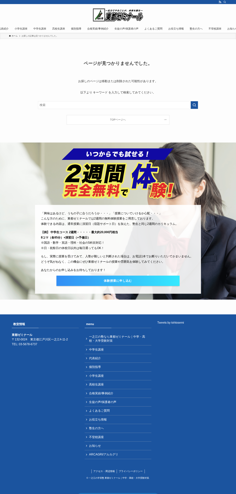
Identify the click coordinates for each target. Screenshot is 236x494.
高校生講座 (96, 384)
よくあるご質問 (99, 410)
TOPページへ (118, 119)
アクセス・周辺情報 (104, 471)
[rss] (220, 2)
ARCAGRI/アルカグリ (103, 454)
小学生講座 (96, 375)
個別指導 (95, 366)
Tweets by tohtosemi (170, 322)
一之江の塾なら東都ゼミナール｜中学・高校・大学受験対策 (117, 338)
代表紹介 (95, 358)
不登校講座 (96, 437)
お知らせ (95, 445)
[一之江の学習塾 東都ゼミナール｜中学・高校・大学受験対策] (118, 14)
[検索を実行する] (194, 105)
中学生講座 (96, 349)
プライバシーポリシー (131, 471)
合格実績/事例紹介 (101, 393)
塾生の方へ (96, 428)
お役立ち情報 (98, 419)
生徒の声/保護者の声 (102, 402)
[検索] (224, 2)
